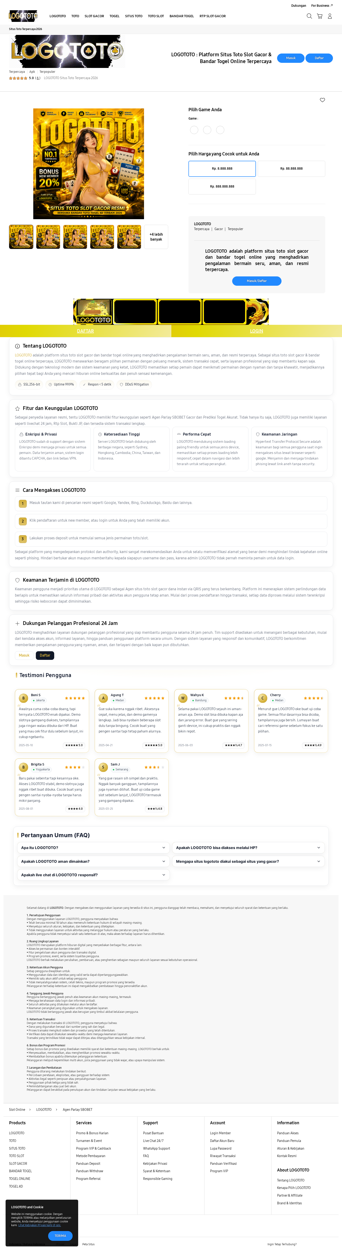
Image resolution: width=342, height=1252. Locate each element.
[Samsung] (23, 16)
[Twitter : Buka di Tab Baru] (312, 1244)
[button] (320, 16)
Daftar (319, 58)
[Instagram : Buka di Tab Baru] (321, 1244)
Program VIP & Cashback (93, 1149)
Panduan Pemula (289, 1141)
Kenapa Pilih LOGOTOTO (294, 1188)
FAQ (146, 1156)
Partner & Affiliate (289, 1196)
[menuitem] (58, 16)
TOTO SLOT (16, 1156)
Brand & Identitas (289, 1203)
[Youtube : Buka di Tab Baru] (330, 1244)
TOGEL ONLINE (19, 1179)
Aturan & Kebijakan (290, 1149)
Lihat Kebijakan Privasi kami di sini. (39, 1225)
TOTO (12, 1141)
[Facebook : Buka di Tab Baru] (303, 1244)
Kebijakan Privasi (155, 1164)
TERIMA (60, 1236)
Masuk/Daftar (257, 281)
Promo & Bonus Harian (92, 1133)
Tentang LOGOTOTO (291, 1180)
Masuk (291, 58)
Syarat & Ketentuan (156, 1171)
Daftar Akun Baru (222, 1141)
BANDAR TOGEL (20, 1171)
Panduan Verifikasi (223, 1164)
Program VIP (219, 1171)
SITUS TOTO (17, 1149)
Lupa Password (220, 1149)
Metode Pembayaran (90, 1156)
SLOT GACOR (18, 1164)
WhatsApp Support (156, 1149)
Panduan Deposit (88, 1164)
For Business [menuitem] (320, 6)
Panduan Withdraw (89, 1171)
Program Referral (88, 1179)
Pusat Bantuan (153, 1133)
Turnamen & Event (89, 1141)
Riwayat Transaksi (223, 1156)
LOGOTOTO (23, 355)
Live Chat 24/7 (153, 1141)
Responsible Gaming (157, 1179)
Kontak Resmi (287, 1156)
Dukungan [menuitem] (298, 6)
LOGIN (256, 331)
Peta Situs (88, 1244)
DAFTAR (85, 331)
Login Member (220, 1133)
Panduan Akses (287, 1133)
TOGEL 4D (16, 1186)
